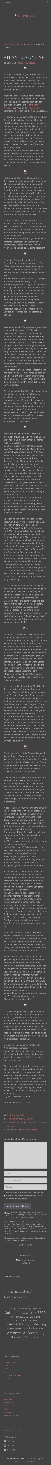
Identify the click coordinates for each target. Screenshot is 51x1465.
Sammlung (36, 1333)
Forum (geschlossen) (11, 1415)
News (25, 1328)
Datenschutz (8, 1403)
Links (5, 1372)
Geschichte (35, 1317)
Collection (12, 1313)
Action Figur (12, 1309)
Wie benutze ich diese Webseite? (22, 1130)
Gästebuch (8, 1412)
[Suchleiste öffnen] (47, 2)
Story (27, 1337)
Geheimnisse (24, 1317)
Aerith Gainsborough (24, 1309)
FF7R (41, 1313)
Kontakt (6, 1369)
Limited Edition (32, 1320)
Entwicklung (26, 1313)
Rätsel (41, 1329)
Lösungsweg (28, 1325)
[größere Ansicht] (25, 68)
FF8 (11, 1317)
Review (30, 1119)
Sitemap (6, 1366)
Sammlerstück (16, 1333)
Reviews (29, 44)
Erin (42, 1458)
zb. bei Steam (33, 108)
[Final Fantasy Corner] (25, 16)
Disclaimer (7, 1406)
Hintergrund (19, 1320)
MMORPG (20, 1119)
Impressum (8, 1400)
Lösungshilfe (14, 1324)
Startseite (8, 44)
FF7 (33, 1313)
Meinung (11, 1119)
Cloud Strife (37, 1308)
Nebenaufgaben (14, 1329)
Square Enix (17, 1337)
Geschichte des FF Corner (13, 1363)
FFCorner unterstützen (12, 1375)
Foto (17, 1317)
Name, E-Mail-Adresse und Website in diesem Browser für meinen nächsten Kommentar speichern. (24, 1195)
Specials (19, 44)
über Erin (7, 1378)
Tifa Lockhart (35, 1337)
